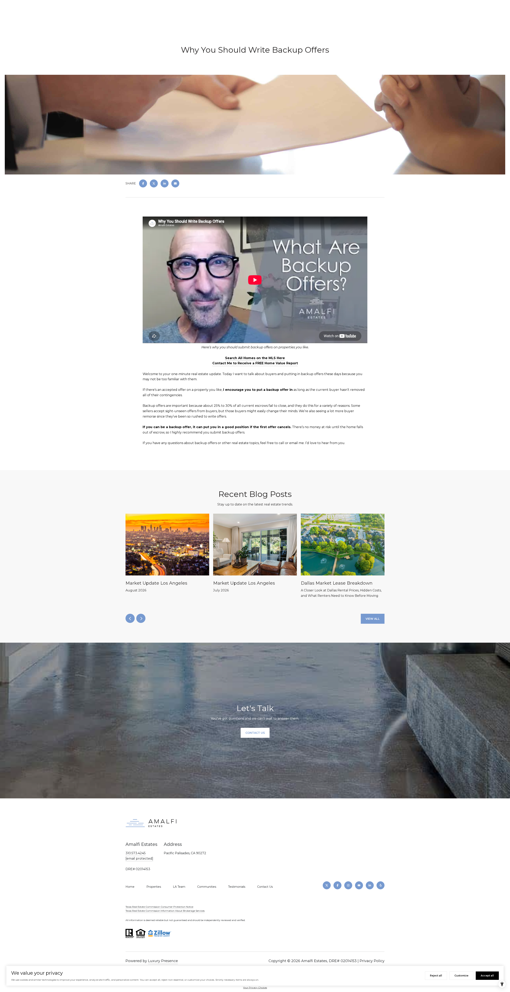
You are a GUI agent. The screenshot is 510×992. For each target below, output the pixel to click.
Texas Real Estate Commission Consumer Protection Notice (159, 906)
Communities (206, 887)
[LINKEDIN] (370, 885)
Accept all (487, 975)
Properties (153, 887)
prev (130, 618)
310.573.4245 (136, 853)
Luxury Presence (163, 961)
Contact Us (265, 887)
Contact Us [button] (255, 733)
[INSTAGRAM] (348, 885)
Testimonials (236, 887)
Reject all (436, 975)
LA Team (179, 887)
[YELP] (380, 885)
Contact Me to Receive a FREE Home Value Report (255, 363)
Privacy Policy (372, 961)
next (140, 618)
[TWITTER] (327, 885)
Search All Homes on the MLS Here (255, 358)
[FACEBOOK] (337, 885)
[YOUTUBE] (359, 885)
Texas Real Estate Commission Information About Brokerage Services (165, 910)
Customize (461, 975)
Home (130, 887)
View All (373, 619)
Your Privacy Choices (255, 987)
